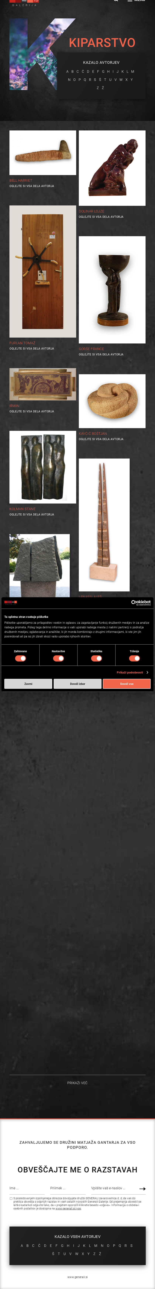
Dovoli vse (126, 684)
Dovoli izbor (77, 684)
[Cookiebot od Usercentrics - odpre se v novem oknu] (134, 603)
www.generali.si (77, 1277)
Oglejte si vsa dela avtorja (31, 186)
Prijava (143, 1188)
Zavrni (28, 684)
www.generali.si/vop (68, 1208)
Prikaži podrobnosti (130, 672)
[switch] (58, 658)
